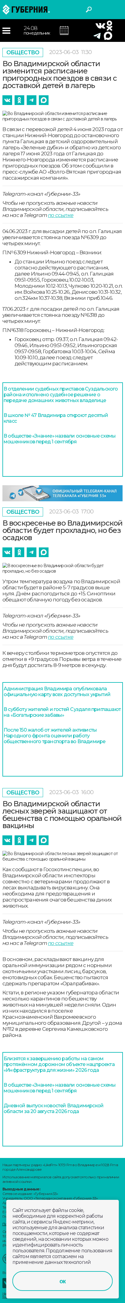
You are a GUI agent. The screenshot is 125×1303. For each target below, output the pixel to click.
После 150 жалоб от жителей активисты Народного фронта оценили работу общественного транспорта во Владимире (54, 735)
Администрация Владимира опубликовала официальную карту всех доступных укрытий (57, 691)
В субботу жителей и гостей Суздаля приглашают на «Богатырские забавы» (62, 712)
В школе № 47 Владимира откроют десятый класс (56, 418)
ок (62, 1281)
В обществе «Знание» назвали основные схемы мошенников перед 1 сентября (60, 439)
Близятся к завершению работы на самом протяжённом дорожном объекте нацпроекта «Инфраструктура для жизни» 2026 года (59, 1064)
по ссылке (60, 215)
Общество (22, 52)
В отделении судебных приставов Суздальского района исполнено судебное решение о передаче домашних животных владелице (61, 394)
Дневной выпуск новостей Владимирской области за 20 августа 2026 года (53, 1108)
